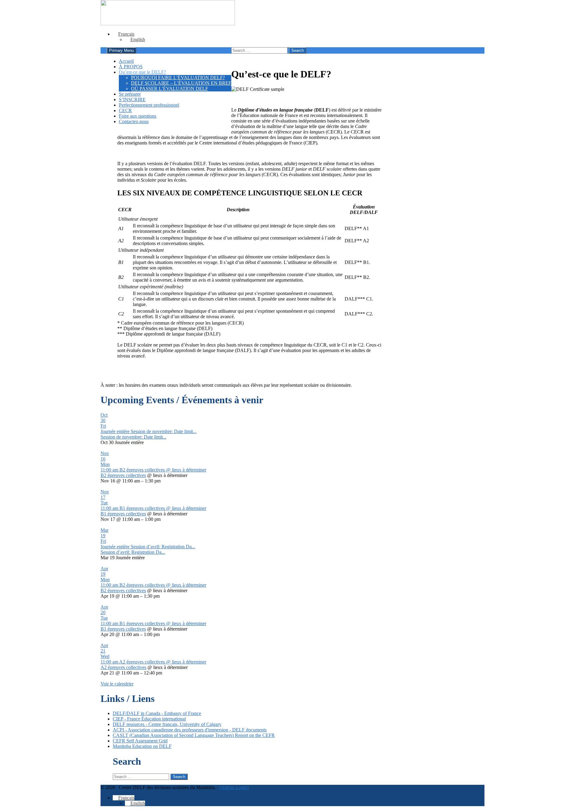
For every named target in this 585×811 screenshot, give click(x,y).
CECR (125, 110)
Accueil (126, 61)
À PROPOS (131, 66)
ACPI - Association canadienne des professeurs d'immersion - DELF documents (190, 729)
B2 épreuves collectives (123, 475)
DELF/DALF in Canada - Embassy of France (157, 713)
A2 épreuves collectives (123, 667)
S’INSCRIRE (132, 99)
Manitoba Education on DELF (142, 746)
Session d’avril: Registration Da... (133, 552)
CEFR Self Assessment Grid (140, 740)
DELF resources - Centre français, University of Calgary (167, 724)
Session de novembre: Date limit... (133, 436)
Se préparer (130, 94)
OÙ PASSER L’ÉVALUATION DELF (169, 88)
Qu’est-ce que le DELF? (142, 72)
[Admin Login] (234, 787)
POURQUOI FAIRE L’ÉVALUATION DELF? (178, 77)
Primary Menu (121, 50)
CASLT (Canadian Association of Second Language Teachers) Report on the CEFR (194, 735)
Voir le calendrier (117, 683)
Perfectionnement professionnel (149, 105)
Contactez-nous (134, 121)
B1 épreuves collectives (123, 513)
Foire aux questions (137, 116)
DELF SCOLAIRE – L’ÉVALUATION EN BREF (181, 83)
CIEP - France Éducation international (149, 718)
